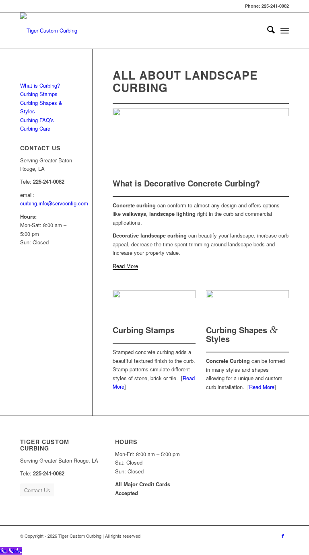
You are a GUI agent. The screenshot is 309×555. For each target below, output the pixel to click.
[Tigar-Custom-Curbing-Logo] (48, 30)
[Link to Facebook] (283, 536)
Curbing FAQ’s (37, 120)
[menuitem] (267, 30)
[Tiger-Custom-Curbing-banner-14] (201, 141)
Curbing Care (35, 128)
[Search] (267, 30)
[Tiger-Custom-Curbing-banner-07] (247, 306)
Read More (261, 387)
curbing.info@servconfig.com (54, 203)
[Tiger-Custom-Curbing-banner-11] (154, 306)
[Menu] (284, 30)
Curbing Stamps (39, 94)
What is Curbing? (40, 85)
